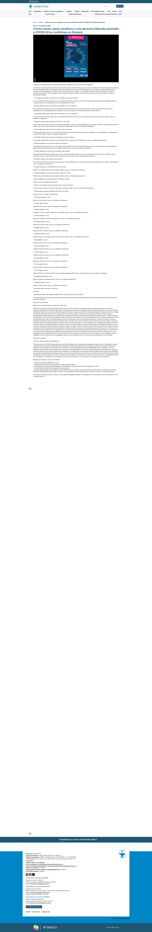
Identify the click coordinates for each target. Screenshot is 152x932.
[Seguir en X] (33, 874)
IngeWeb (127, 918)
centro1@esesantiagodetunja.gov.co (40, 892)
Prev (30, 388)
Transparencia (36, 911)
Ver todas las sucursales (34, 906)
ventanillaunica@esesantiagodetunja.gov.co (50, 864)
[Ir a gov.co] (34, 1)
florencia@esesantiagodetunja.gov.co (40, 903)
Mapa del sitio (46, 911)
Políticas (28, 911)
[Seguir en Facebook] (27, 874)
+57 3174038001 (40, 862)
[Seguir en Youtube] (30, 874)
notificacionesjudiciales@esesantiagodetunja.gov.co (62, 866)
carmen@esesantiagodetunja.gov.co (40, 883)
